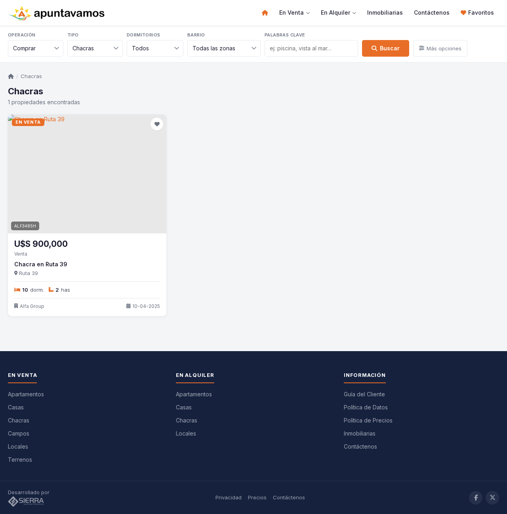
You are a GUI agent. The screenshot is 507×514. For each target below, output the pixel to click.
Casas (16, 407)
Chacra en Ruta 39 (40, 264)
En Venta (291, 12)
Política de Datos (366, 407)
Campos (18, 433)
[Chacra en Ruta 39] (87, 174)
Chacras (31, 76)
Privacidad (228, 497)
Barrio (196, 35)
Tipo (73, 35)
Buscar (390, 48)
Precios (257, 497)
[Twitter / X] (492, 497)
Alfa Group (32, 306)
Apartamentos (26, 394)
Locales (18, 446)
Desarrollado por (29, 492)
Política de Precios (368, 420)
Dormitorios (143, 35)
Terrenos (20, 459)
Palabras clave (285, 35)
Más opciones (444, 48)
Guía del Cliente (364, 394)
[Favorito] (157, 124)
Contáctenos (432, 12)
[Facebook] (475, 497)
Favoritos (481, 12)
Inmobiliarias (385, 12)
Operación (22, 35)
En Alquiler (335, 12)
